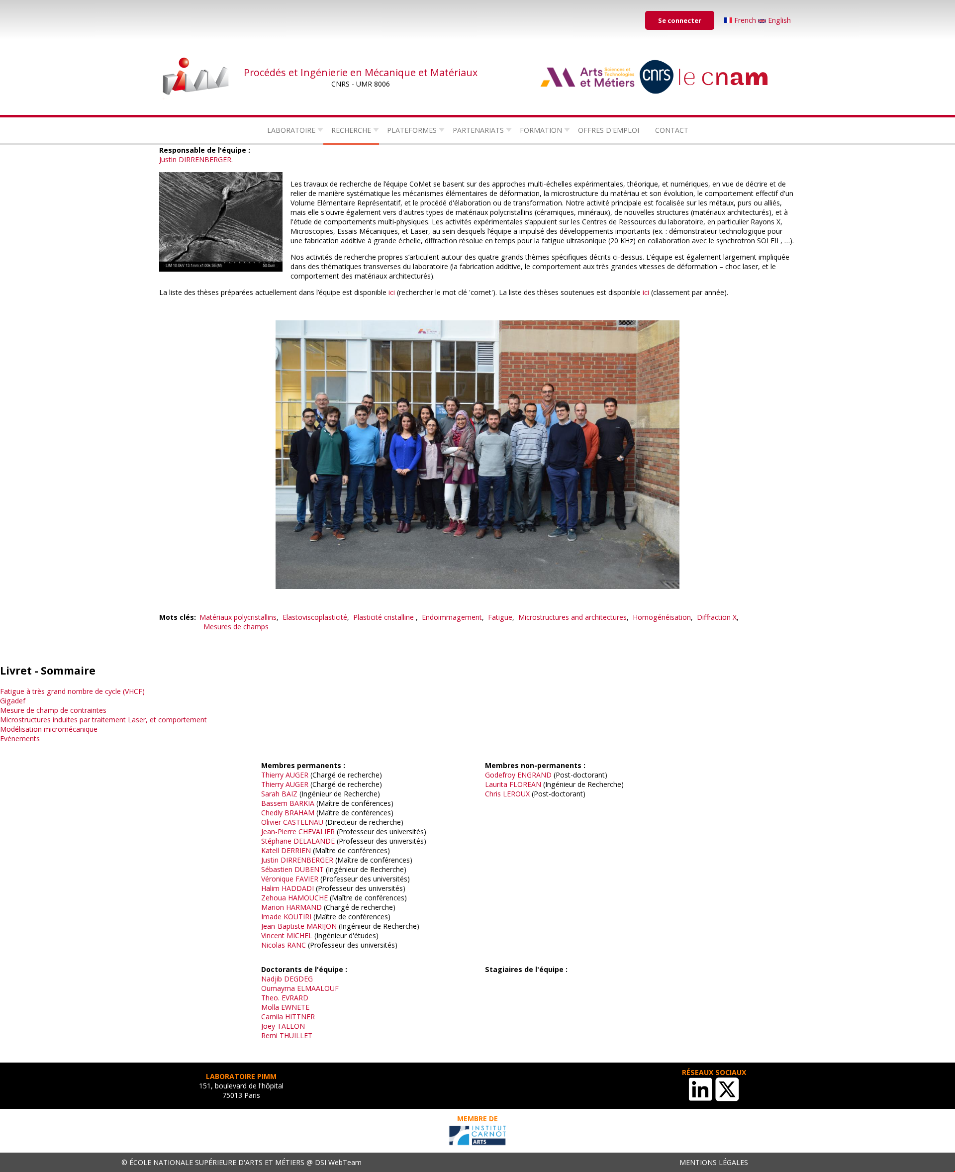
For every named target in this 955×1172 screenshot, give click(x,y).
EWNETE (295, 1007)
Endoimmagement (452, 617)
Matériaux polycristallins (238, 617)
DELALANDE (314, 841)
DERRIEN (296, 850)
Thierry (272, 775)
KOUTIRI (297, 916)
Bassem (274, 803)
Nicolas (273, 945)
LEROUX (516, 793)
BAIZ (289, 793)
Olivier (271, 822)
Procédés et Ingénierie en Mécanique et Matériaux (361, 72)
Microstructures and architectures (572, 617)
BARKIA (301, 803)
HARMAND (305, 907)
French (745, 20)
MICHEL (299, 935)
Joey (268, 1026)
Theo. (270, 997)
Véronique (277, 878)
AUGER (297, 775)
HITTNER (300, 1016)
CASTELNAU (303, 822)
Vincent (273, 935)
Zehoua (273, 897)
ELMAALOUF (318, 988)
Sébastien (276, 869)
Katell (270, 850)
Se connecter (679, 20)
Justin (168, 159)
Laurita (496, 784)
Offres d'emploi (608, 130)
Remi (269, 1035)
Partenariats (478, 130)
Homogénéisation (662, 617)
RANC (296, 945)
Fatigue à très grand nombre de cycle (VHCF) (72, 691)
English (778, 20)
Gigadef (12, 700)
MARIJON (321, 926)
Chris (493, 793)
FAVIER (306, 878)
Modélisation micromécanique (48, 729)
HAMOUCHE (308, 897)
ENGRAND (534, 775)
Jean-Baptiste (282, 926)
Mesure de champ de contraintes (53, 710)
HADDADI (298, 888)
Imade (271, 916)
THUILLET (296, 1035)
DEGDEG (298, 978)
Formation (541, 130)
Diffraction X (717, 617)
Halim (270, 888)
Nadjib (271, 978)
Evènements (20, 738)
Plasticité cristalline (384, 617)
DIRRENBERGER (205, 159)
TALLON (291, 1026)
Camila (272, 1016)
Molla (270, 1007)
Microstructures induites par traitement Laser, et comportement (103, 719)
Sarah (270, 793)
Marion (272, 907)
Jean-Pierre (278, 831)
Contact (671, 130)
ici (391, 292)
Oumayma (278, 988)
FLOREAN (525, 784)
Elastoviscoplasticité (315, 617)
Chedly (272, 812)
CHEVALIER (316, 831)
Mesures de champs (236, 626)
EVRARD (295, 997)
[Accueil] (196, 77)
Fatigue (500, 617)
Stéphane (276, 841)
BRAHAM (299, 812)
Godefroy (500, 775)
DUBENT (309, 869)
